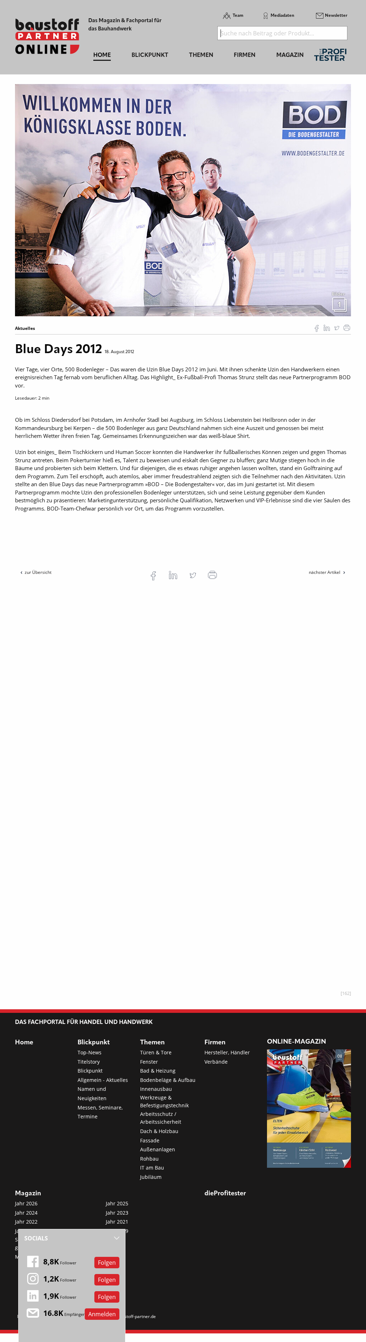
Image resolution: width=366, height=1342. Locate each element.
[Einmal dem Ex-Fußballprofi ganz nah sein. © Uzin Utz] (183, 200)
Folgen (107, 1263)
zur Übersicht (38, 572)
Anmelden (102, 1314)
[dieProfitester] (330, 57)
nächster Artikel (325, 572)
